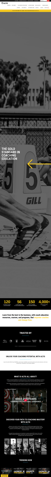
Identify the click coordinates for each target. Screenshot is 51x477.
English (42, 0)
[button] (4, 475)
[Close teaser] (8, 474)
